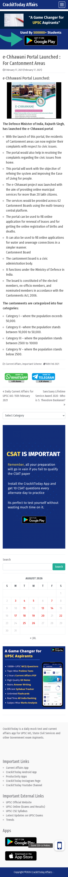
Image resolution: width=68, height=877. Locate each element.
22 (60, 615)
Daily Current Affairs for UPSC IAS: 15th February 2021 (18, 396)
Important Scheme (32, 364)
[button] (59, 845)
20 (42, 615)
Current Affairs (13, 364)
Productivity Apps (16, 776)
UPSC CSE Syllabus (17, 811)
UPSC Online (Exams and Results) (25, 806)
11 (24, 608)
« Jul (33, 638)
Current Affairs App (17, 767)
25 (24, 623)
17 (15, 615)
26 (33, 623)
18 (24, 615)
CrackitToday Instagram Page (23, 781)
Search (7, 559)
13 (43, 608)
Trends (10, 820)
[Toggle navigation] (62, 4)
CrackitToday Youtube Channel (24, 785)
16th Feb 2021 (52, 364)
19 (33, 615)
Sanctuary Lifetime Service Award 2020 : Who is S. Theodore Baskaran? (50, 396)
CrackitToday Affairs (20, 4)
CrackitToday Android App (21, 772)
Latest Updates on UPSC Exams (24, 815)
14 (52, 608)
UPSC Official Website (19, 802)
